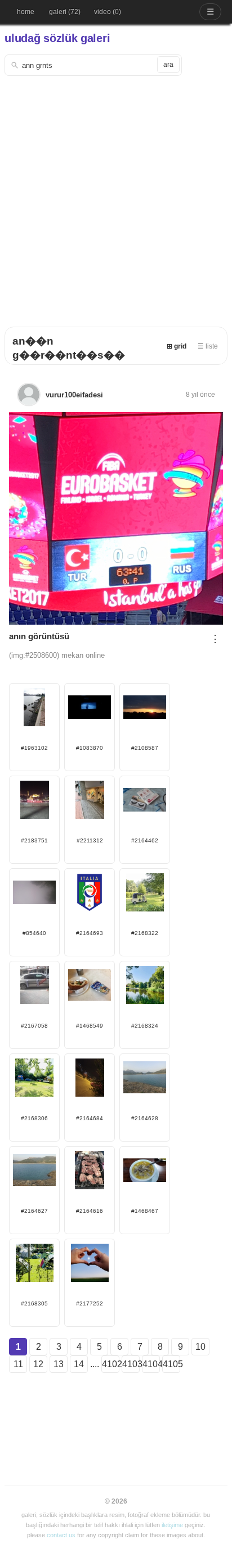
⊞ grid (176, 346)
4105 (171, 1364)
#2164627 (34, 1211)
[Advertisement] (116, 197)
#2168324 (144, 1026)
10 (200, 1346)
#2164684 (89, 1118)
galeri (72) (65, 12)
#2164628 (144, 1118)
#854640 (34, 933)
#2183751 (34, 840)
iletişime (172, 1525)
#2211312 (90, 840)
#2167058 (34, 1026)
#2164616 (89, 1211)
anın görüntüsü (39, 636)
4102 (110, 1364)
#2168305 (34, 1303)
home (25, 12)
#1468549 (89, 1026)
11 (18, 1364)
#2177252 (89, 1303)
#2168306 (34, 1118)
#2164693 (89, 933)
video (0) (107, 12)
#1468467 (144, 1211)
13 (58, 1364)
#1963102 (34, 748)
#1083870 (89, 748)
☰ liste (208, 346)
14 (79, 1364)
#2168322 (144, 933)
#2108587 (144, 748)
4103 (131, 1364)
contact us (61, 1535)
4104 (151, 1364)
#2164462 (144, 840)
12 (38, 1364)
